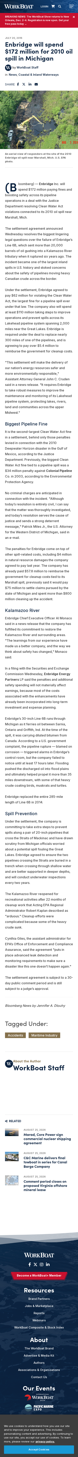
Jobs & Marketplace (39, 1306)
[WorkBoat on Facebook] (29, 1264)
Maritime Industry (44, 1035)
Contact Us (39, 1377)
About (39, 1339)
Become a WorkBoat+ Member (39, 1275)
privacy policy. (45, 1441)
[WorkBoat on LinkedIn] (47, 1264)
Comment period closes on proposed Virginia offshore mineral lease (45, 1185)
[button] (18, 84)
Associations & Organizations (39, 1370)
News (13, 74)
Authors (39, 1362)
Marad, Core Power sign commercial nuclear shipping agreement (47, 1138)
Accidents (15, 1035)
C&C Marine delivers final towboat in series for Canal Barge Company (45, 1162)
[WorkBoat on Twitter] (35, 1264)
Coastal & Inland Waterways (38, 74)
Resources (39, 1289)
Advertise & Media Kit (39, 1355)
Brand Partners (39, 1298)
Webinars (39, 1320)
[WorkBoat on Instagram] (41, 1264)
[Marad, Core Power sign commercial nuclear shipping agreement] (12, 1132)
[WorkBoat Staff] (8, 68)
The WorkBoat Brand (39, 1348)
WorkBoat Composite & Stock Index (39, 1327)
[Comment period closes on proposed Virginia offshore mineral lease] (12, 1180)
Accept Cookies (39, 1449)
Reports (39, 1313)
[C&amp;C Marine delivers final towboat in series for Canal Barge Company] (12, 1156)
